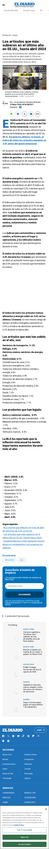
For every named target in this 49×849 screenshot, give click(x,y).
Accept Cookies (24, 844)
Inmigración (29, 759)
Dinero (15, 35)
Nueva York (28, 629)
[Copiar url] (37, 113)
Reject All (24, 837)
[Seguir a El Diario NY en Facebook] (3, 736)
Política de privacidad (12, 602)
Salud (5, 769)
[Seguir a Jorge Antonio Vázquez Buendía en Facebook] (20, 107)
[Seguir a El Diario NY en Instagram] (13, 736)
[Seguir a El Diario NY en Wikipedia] (38, 736)
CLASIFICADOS (8, 793)
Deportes (28, 764)
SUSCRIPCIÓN (30, 798)
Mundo (26, 682)
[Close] (46, 809)
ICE (41, 10)
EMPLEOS (6, 798)
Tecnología (7, 778)
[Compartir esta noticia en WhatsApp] (11, 113)
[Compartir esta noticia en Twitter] (24, 113)
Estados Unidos (30, 755)
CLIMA (5, 802)
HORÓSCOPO (29, 802)
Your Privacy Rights (24, 830)
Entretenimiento (9, 764)
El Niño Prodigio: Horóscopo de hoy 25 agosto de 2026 (32, 669)
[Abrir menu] (3, 5)
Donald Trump (29, 10)
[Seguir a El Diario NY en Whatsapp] (3, 741)
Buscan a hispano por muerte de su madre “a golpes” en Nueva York (32, 652)
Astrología (28, 664)
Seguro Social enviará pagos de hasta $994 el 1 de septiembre (32, 704)
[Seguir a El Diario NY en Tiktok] (23, 736)
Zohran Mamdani (11, 10)
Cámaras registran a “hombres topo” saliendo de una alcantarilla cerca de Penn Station (31, 636)
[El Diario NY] (24, 5)
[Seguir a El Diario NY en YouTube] (18, 736)
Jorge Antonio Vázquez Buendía (27, 102)
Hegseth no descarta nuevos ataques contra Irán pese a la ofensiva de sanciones (32, 688)
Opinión (27, 778)
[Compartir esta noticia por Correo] (31, 113)
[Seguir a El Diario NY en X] (8, 736)
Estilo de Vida (8, 774)
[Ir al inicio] (13, 730)
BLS (21, 560)
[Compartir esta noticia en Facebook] (18, 113)
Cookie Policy (18, 825)
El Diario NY (7, 35)
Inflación (9, 560)
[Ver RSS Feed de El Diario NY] (8, 741)
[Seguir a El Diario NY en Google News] (28, 736)
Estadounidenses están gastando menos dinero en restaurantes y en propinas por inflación (23, 544)
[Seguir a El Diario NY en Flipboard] (33, 736)
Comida (27, 769)
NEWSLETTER (30, 793)
